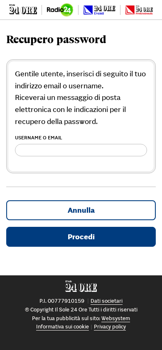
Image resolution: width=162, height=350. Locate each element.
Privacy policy (110, 326)
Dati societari (107, 300)
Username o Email (38, 137)
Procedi (81, 236)
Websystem (115, 318)
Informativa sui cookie (62, 326)
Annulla (81, 210)
